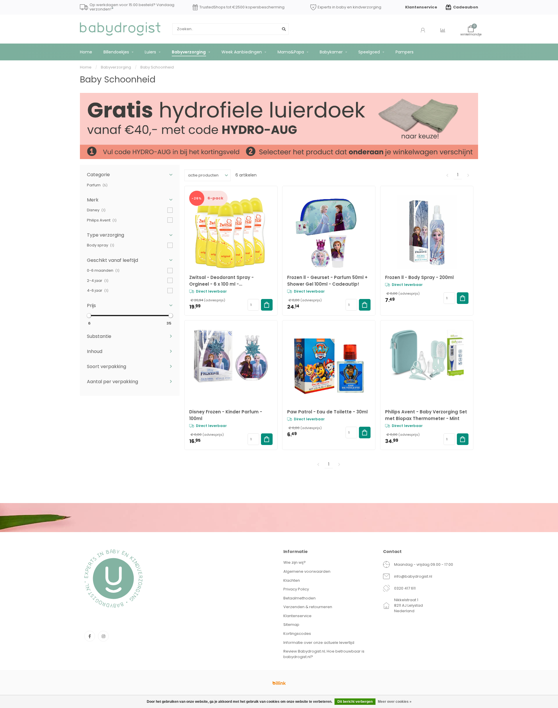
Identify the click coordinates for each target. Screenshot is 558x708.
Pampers (405, 52)
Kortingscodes (297, 633)
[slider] (89, 316)
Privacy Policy (296, 589)
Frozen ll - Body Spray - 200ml (419, 277)
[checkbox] (130, 185)
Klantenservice (421, 7)
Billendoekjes (116, 52)
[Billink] (279, 683)
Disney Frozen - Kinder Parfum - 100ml (225, 415)
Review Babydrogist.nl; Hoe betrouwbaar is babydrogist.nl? (323, 654)
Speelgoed (369, 52)
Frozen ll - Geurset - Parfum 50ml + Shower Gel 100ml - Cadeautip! (327, 280)
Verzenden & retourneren (307, 607)
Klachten (291, 580)
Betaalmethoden (299, 598)
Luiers (150, 52)
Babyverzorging (189, 52)
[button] (130, 175)
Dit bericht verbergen (355, 702)
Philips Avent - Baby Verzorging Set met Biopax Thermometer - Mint (426, 415)
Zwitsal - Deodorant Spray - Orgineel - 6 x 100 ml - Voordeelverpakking (221, 280)
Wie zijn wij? (294, 562)
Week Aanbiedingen (241, 52)
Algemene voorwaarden (306, 571)
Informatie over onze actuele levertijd (318, 642)
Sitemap (291, 624)
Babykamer (331, 52)
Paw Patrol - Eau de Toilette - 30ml (327, 412)
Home (86, 52)
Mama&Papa (291, 52)
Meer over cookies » (395, 702)
